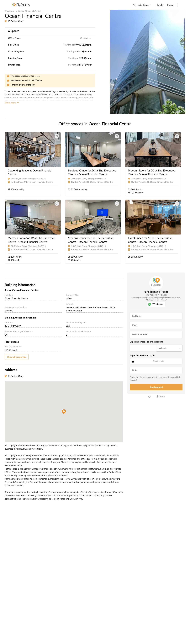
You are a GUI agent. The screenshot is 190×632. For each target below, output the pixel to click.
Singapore (9, 11)
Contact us (85, 38)
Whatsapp (157, 304)
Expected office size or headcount (146, 342)
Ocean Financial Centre (29, 11)
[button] (63, 411)
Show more (10, 103)
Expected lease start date (142, 355)
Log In (160, 5)
